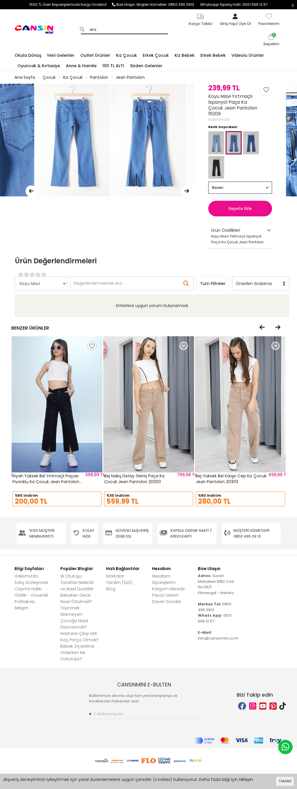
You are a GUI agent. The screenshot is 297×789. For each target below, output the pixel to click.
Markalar (115, 576)
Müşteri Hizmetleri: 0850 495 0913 (168, 4)
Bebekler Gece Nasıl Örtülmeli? (76, 598)
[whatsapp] (285, 747)
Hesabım (161, 576)
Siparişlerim (163, 582)
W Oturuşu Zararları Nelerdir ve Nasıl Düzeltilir (77, 582)
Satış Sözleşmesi (31, 582)
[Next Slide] (186, 191)
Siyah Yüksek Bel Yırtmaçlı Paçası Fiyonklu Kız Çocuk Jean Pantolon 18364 (45, 481)
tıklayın (246, 779)
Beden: (218, 187)
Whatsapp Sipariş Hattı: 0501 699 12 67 (234, 4)
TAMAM (285, 781)
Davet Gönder (166, 601)
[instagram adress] (252, 706)
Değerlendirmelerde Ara (97, 281)
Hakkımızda (26, 576)
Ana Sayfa (25, 77)
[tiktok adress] (282, 706)
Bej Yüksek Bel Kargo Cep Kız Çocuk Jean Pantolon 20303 (231, 479)
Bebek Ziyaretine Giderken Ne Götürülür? (77, 652)
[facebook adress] (242, 706)
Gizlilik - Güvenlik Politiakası (31, 598)
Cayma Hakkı (28, 589)
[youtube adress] (263, 706)
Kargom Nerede (168, 589)
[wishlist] (92, 345)
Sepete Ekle (240, 208)
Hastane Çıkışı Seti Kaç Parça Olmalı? (79, 637)
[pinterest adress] (273, 706)
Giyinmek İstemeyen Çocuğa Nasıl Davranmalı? (74, 617)
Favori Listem (165, 595)
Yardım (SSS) (119, 582)
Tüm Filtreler (212, 283)
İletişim (21, 608)
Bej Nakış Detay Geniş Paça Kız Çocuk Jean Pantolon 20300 (134, 479)
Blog (110, 589)
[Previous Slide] (31, 191)
